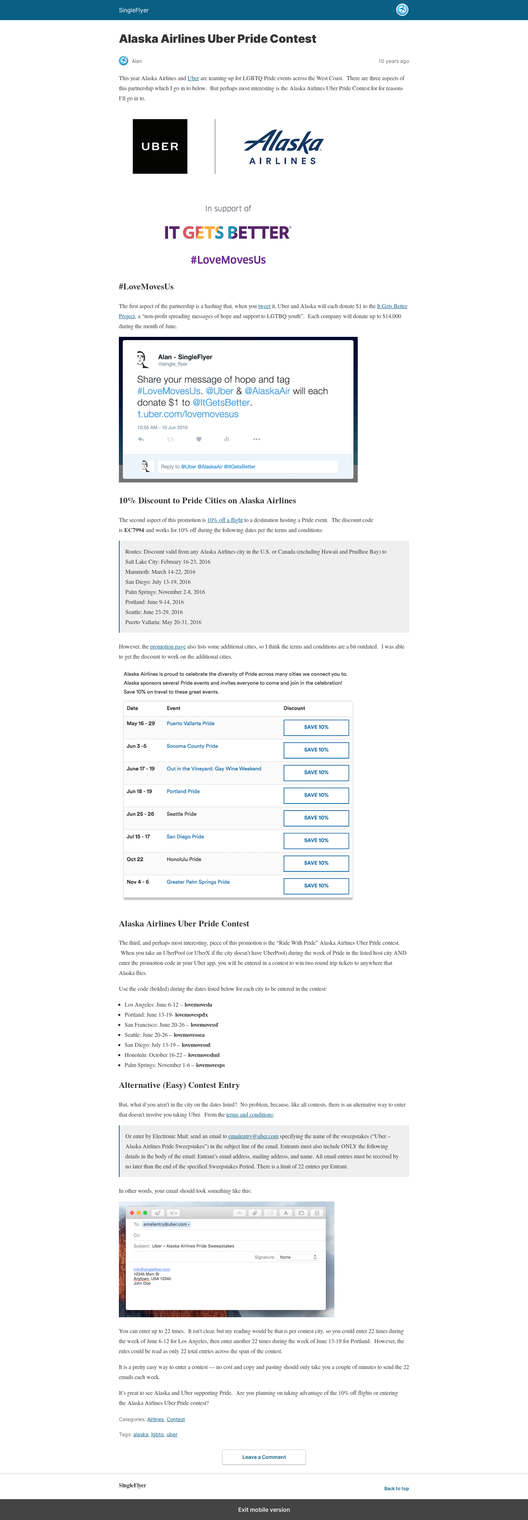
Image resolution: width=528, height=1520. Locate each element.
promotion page (168, 646)
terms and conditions (249, 1114)
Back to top (396, 1488)
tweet (264, 306)
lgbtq (157, 1434)
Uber (193, 78)
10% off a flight (225, 519)
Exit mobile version (264, 1509)
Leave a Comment (264, 1457)
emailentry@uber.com (253, 1136)
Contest (176, 1419)
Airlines (155, 1419)
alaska (140, 1434)
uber (172, 1434)
